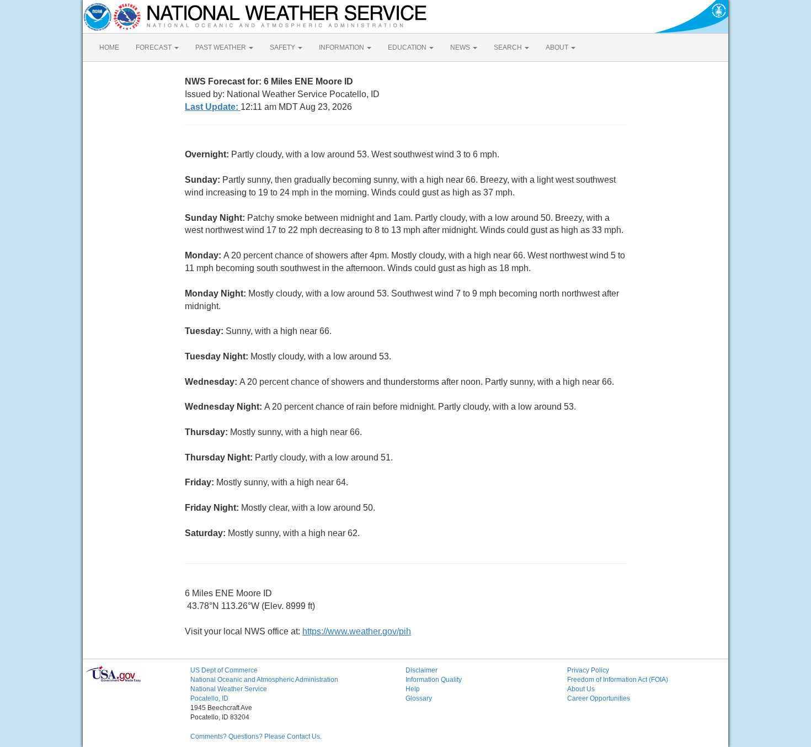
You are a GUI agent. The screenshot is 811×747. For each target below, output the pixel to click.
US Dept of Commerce (224, 670)
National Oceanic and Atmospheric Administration (264, 680)
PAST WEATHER (221, 47)
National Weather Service (228, 689)
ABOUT (558, 47)
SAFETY (283, 47)
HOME (109, 47)
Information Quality (434, 680)
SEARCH (509, 47)
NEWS (461, 47)
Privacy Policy (588, 670)
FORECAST (154, 47)
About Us (581, 689)
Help (413, 689)
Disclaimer (421, 670)
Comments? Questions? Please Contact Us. (256, 736)
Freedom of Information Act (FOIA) (617, 680)
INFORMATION (342, 47)
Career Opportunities (598, 698)
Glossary (419, 698)
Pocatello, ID (209, 698)
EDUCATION (408, 47)
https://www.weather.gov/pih (356, 631)
